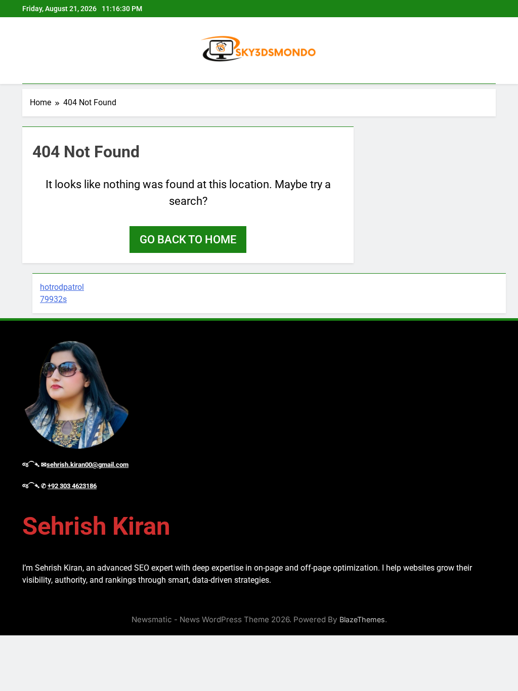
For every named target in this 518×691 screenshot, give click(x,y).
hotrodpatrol (62, 287)
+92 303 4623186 (72, 486)
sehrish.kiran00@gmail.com (87, 464)
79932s (53, 299)
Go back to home (188, 239)
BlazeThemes (362, 619)
